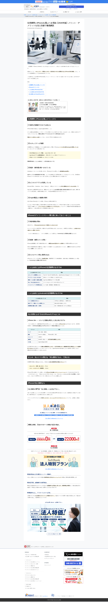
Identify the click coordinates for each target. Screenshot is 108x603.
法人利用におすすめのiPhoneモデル (36, 94)
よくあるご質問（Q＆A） (31, 588)
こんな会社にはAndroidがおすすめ (36, 91)
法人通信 (59, 599)
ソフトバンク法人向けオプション (32, 569)
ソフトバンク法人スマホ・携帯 (32, 563)
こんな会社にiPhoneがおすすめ (35, 89)
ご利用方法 (41, 11)
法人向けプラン (53, 11)
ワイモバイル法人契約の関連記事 (32, 578)
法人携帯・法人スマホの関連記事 (32, 556)
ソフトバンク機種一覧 (30, 565)
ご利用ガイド (28, 586)
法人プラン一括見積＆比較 (31, 554)
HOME (29, 11)
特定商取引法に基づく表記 (50, 556)
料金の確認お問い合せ (71, 6)
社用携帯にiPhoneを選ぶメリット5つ (37, 84)
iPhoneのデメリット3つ (34, 87)
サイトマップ (47, 565)
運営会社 (47, 554)
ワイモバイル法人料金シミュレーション (34, 580)
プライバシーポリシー (49, 558)
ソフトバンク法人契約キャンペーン (33, 561)
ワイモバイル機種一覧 (30, 577)
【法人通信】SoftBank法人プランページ (54, 418)
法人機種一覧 (66, 11)
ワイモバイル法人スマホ (30, 575)
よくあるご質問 (78, 11)
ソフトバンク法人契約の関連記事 (32, 567)
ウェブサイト (45, 596)
